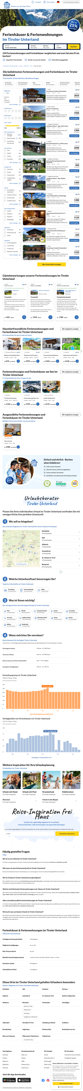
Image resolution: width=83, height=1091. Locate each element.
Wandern (14, 216)
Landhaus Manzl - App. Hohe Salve (57, 126)
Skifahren (14, 213)
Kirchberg (26, 1013)
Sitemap (5, 1068)
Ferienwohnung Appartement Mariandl (55, 161)
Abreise (45, 46)
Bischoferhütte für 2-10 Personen (57, 143)
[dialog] (66, 1074)
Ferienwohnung (14, 232)
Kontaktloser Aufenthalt (14, 191)
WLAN (14, 153)
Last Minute (14, 245)
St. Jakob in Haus (28, 1039)
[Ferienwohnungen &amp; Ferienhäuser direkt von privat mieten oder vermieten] (16, 6)
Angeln (14, 211)
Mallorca (5, 1061)
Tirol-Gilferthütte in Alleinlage (56, 196)
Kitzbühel (59, 862)
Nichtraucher (14, 175)
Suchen (73, 46)
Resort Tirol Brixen (52, 109)
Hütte (14, 235)
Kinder (14, 172)
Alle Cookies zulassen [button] (66, 1083)
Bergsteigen (14, 219)
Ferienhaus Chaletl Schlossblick (56, 248)
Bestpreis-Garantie (14, 251)
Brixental (39, 881)
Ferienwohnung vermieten (71, 2)
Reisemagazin (48, 1061)
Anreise (33, 46)
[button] (66, 1087)
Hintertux (53, 862)
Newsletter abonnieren (67, 834)
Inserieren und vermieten (72, 1055)
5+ (19, 111)
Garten (14, 156)
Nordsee (5, 1055)
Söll (66, 862)
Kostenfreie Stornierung (14, 142)
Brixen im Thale (28, 1006)
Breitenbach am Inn (27, 881)
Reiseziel (7, 45)
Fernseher (14, 159)
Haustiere (14, 169)
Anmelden (38, 2)
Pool (14, 150)
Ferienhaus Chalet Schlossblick (56, 91)
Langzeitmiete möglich (14, 179)
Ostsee (5, 1058)
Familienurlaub (14, 200)
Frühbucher (14, 248)
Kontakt (46, 1068)
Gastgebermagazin (70, 1058)
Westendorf (27, 1009)
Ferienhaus (14, 229)
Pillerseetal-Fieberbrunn (12, 906)
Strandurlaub (14, 197)
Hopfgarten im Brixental (30, 1017)
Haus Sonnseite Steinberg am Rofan (55, 231)
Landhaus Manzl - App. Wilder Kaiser (55, 179)
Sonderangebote (14, 242)
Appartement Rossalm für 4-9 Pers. (55, 214)
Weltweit (6, 1064)
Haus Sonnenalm (64, 892)
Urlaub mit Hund (14, 195)
